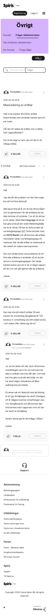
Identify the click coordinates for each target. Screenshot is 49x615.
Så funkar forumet (12, 557)
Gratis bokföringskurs (13, 519)
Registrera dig (20, 13)
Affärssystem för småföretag (16, 500)
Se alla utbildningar (12, 533)
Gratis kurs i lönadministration (17, 528)
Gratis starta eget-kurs (14, 523)
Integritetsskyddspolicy (14, 552)
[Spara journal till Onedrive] (39, 166)
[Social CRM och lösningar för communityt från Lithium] (39, 608)
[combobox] (24, 70)
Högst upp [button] (4, 607)
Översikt (7, 35)
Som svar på (21, 348)
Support (7, 571)
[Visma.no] (11, 5)
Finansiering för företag (14, 504)
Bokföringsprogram (12, 490)
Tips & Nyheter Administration (17, 42)
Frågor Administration (27, 35)
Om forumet (9, 49)
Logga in (34, 13)
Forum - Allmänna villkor (14, 547)
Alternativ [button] (38, 59)
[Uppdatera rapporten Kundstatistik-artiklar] (44, 166)
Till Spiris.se (9, 576)
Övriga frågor (25, 49)
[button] (44, 92)
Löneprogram (9, 495)
